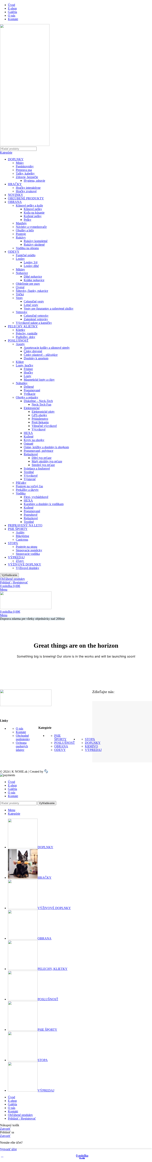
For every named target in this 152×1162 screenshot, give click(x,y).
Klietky (20, 330)
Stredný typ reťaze (43, 465)
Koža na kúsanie (34, 212)
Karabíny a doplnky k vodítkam (44, 504)
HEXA (28, 433)
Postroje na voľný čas (29, 486)
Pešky (27, 219)
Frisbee (28, 369)
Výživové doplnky (27, 568)
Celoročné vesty (34, 301)
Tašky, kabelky (25, 173)
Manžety (21, 223)
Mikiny (20, 269)
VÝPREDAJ (16, 557)
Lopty (27, 376)
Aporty (20, 344)
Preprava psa (24, 170)
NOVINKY (15, 194)
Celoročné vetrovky (36, 315)
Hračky (28, 372)
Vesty (19, 298)
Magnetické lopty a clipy (39, 379)
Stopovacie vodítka (28, 553)
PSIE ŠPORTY (18, 529)
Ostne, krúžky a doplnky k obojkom (46, 447)
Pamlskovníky (25, 166)
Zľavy (20, 561)
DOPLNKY (16, 159)
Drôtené (29, 386)
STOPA (13, 543)
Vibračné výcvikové (44, 425)
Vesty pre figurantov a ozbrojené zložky (48, 308)
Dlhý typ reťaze (41, 457)
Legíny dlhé (31, 266)
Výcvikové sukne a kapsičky (34, 322)
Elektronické (32, 408)
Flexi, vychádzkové (36, 497)
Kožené (28, 436)
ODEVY (13, 251)
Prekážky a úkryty (27, 489)
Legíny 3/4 (30, 262)
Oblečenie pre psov (28, 283)
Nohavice (22, 273)
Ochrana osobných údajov (22, 746)
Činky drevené (33, 351)
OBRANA (15, 202)
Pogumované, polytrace (38, 450)
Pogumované (32, 390)
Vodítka (21, 493)
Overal (20, 287)
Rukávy (21, 237)
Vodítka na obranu (27, 248)
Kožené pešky (33, 216)
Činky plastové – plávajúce (41, 354)
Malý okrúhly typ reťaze (47, 461)
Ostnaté (28, 443)
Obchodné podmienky (23, 737)
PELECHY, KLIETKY (23, 326)
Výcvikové (39, 429)
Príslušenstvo (40, 418)
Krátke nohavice (34, 280)
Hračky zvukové (26, 191)
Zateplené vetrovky (36, 319)
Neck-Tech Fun (41, 404)
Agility (20, 532)
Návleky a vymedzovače (31, 226)
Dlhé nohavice (33, 276)
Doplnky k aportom (36, 358)
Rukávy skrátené (34, 244)
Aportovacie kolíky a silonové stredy (47, 347)
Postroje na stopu (26, 546)
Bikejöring (22, 536)
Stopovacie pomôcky (29, 550)
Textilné (29, 472)
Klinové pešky (33, 209)
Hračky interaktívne (28, 187)
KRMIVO (91, 746)
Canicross (22, 539)
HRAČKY (15, 184)
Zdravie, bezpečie (27, 177)
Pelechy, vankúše (26, 333)
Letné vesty (31, 305)
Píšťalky (21, 482)
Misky (20, 162)
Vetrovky (21, 312)
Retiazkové (31, 454)
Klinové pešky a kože (29, 205)
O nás (19, 728)
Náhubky (22, 383)
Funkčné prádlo (25, 255)
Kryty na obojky (34, 440)
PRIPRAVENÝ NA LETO (25, 525)
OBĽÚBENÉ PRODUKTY (26, 198)
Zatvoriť (5, 1128)
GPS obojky (39, 415)
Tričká (20, 294)
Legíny (20, 258)
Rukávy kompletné (36, 241)
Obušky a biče (25, 230)
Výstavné (30, 479)
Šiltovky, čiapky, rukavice (32, 290)
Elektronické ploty (43, 411)
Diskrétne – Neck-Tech (38, 401)
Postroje (21, 234)
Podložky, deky (25, 337)
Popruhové (30, 514)
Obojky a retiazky (27, 397)
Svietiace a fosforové (37, 468)
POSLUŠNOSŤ (18, 340)
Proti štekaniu (40, 422)
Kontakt (21, 732)
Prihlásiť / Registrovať (22, 1118)
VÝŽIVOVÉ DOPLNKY (24, 564)
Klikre (20, 362)
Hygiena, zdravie (34, 180)
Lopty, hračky (24, 365)
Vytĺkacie (29, 393)
